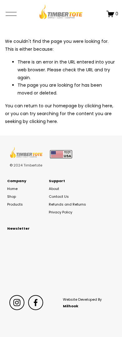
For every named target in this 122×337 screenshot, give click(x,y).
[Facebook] (35, 302)
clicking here (98, 106)
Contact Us (59, 196)
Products (15, 204)
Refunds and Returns (67, 204)
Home (12, 188)
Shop (11, 196)
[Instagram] (16, 302)
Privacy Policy (60, 212)
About (54, 188)
